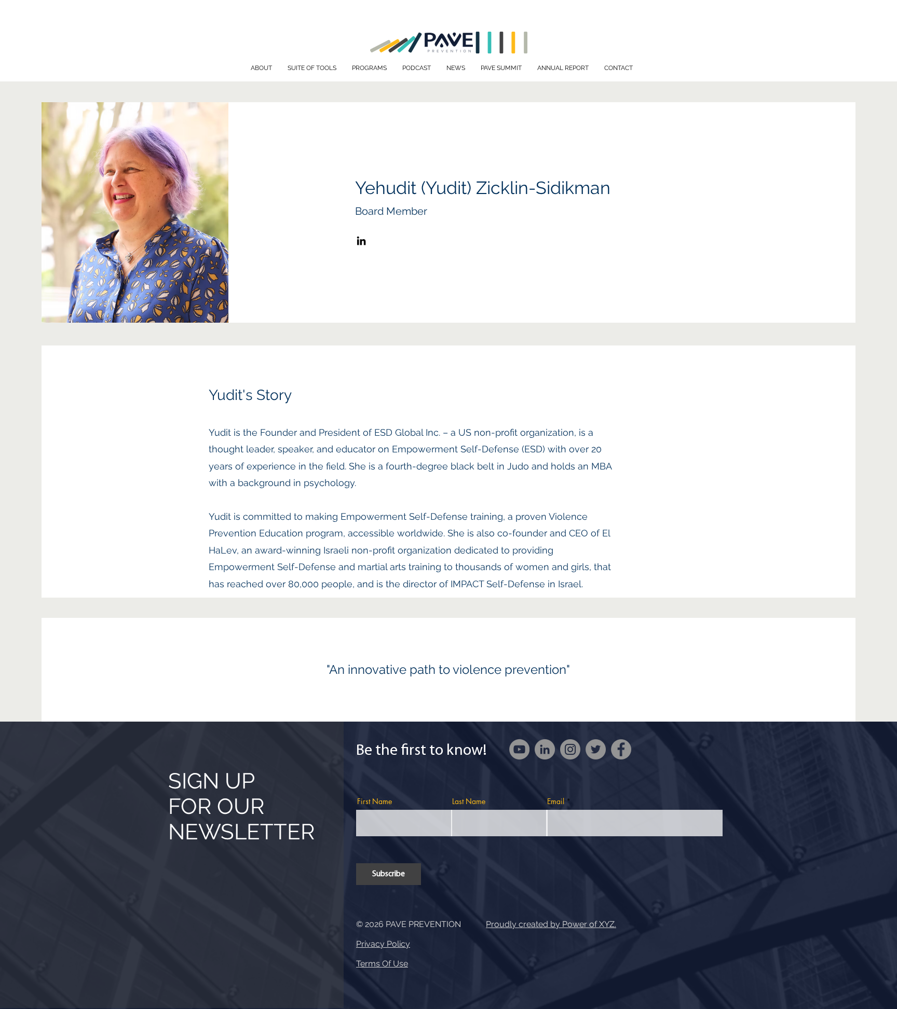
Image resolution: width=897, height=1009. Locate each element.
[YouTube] (519, 749)
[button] (261, 68)
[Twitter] (596, 749)
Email (555, 801)
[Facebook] (621, 749)
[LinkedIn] (361, 240)
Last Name (468, 801)
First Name (374, 801)
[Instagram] (570, 749)
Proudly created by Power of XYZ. (551, 924)
